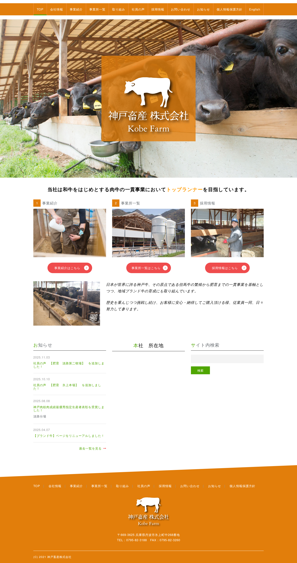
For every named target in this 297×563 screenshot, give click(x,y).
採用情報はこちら (225, 268)
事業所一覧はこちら (146, 268)
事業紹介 (76, 9)
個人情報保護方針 (229, 9)
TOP (40, 9)
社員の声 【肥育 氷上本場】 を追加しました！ (67, 386)
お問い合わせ (180, 9)
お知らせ (203, 9)
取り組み (118, 9)
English (254, 9)
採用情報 (157, 9)
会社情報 (56, 9)
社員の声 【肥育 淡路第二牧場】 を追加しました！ (68, 365)
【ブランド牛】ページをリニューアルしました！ (68, 435)
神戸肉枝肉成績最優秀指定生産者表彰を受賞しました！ (68, 408)
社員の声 (138, 9)
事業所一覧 (97, 9)
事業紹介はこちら (67, 268)
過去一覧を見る (90, 448)
